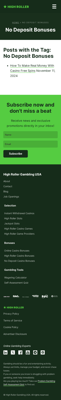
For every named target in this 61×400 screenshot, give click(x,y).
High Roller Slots (13, 218)
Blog (5, 191)
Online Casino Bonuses (16, 250)
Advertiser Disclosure (15, 333)
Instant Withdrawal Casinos (19, 213)
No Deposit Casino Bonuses (19, 260)
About (6, 181)
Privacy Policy (11, 313)
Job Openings (11, 196)
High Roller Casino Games (18, 228)
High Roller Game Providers (19, 233)
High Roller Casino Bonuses (19, 255)
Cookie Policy (10, 327)
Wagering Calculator (15, 277)
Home (15, 22)
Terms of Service (12, 320)
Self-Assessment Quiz (16, 282)
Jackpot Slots (11, 223)
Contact (7, 186)
